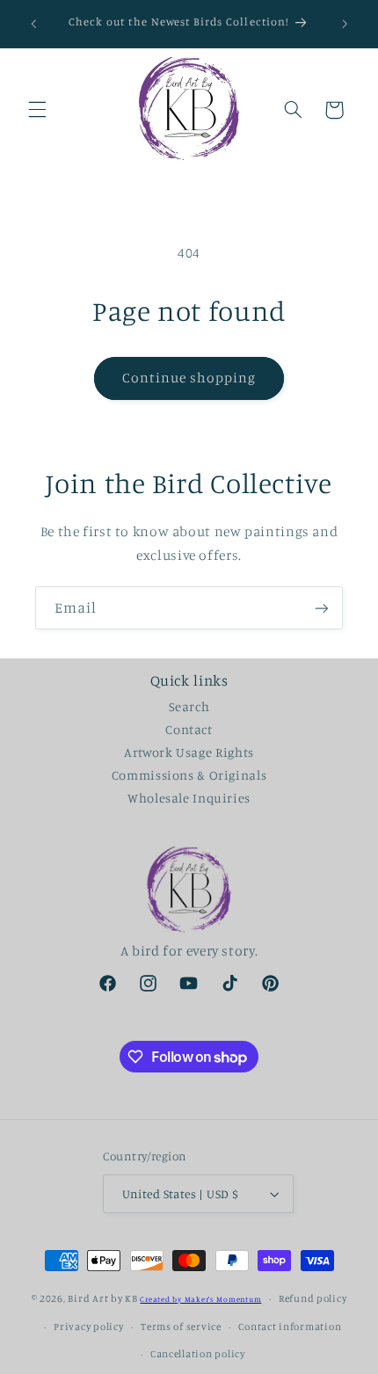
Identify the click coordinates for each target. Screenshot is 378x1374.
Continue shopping (189, 377)
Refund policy (313, 1298)
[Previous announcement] (33, 23)
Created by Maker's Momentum (200, 1299)
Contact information (289, 1326)
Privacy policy (88, 1326)
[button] (37, 110)
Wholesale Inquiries (189, 797)
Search (189, 706)
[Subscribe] (322, 607)
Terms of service (181, 1326)
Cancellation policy (197, 1354)
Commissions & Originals (189, 774)
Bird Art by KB (102, 1298)
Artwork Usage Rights (189, 752)
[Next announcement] (344, 23)
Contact (188, 729)
